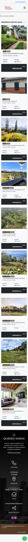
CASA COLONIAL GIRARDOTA (9, 101)
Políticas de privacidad (14, 452)
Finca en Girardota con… (14, 53)
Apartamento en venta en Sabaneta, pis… (13, 189)
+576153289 (14, 474)
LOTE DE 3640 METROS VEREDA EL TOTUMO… (13, 367)
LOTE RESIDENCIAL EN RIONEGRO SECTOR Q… (13, 322)
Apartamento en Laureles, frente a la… (13, 411)
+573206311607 (14, 472)
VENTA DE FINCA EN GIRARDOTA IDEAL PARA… (13, 145)
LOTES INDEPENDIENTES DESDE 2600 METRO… (14, 278)
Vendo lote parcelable (9, 234)
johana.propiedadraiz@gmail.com (14, 503)
